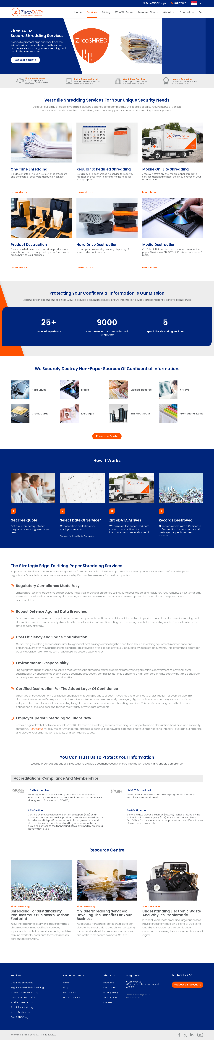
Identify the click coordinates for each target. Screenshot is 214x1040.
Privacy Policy (110, 992)
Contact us (36, 729)
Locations (108, 982)
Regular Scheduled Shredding (103, 169)
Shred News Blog (20, 906)
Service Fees (110, 997)
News (66, 982)
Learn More (18, 192)
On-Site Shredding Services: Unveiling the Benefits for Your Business (104, 915)
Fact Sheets (69, 992)
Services (16, 975)
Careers (107, 1002)
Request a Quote (25, 60)
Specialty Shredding (22, 1007)
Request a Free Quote (187, 984)
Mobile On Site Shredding (25, 992)
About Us (109, 975)
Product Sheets (71, 997)
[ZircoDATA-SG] (27, 12)
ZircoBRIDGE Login (20, 1017)
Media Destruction (158, 244)
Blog (65, 987)
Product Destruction (29, 244)
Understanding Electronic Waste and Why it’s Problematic (171, 913)
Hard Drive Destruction (96, 244)
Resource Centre (73, 975)
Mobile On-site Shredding (165, 169)
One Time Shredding (29, 169)
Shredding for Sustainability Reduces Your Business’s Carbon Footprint (40, 915)
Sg (194, 3)
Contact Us (109, 987)
